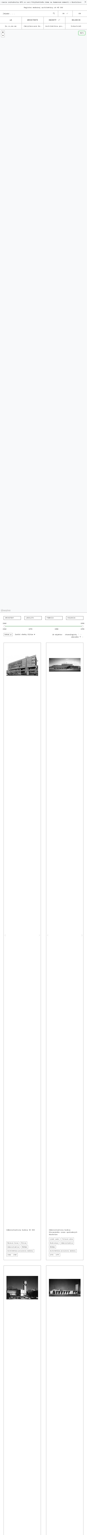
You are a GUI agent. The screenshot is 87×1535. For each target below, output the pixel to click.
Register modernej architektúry (43, 7)
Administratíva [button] (13, 1247)
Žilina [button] (23, 1243)
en (80, 13)
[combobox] (27, 14)
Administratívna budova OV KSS (20, 1230)
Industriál (76, 26)
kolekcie (76, 20)
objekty (52, 20)
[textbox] (12, 618)
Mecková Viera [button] (12, 1243)
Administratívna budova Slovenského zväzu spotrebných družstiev (63, 1232)
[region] (43, 321)
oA (11, 20)
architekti (32, 20)
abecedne (75, 637)
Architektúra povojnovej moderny (55, 26)
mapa (82, 33)
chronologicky (71, 635)
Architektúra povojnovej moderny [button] (20, 1251)
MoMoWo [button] (24, 1247)
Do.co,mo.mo (11, 26)
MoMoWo (8, 634)
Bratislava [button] (54, 1243)
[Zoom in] (3, 32)
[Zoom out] (3, 35)
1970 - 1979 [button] (54, 1255)
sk (64, 13)
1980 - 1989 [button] (12, 1255)
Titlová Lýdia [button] (67, 1239)
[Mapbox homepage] (6, 610)
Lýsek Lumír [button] (54, 1239)
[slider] (4, 626)
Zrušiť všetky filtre (25, 634)
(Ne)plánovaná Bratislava (33, 26)
